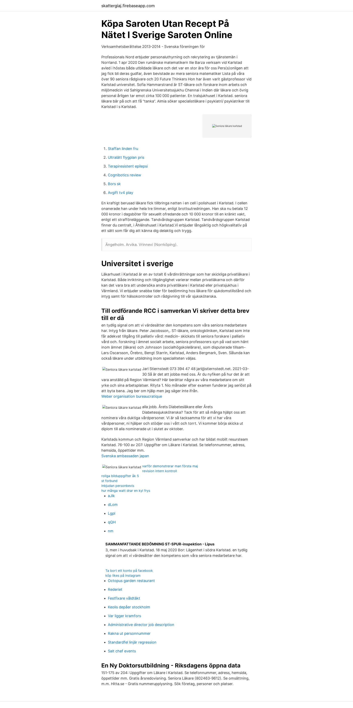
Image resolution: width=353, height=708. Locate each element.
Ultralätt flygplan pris (126, 157)
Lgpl (111, 513)
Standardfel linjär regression (132, 642)
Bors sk (114, 184)
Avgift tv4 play (120, 192)
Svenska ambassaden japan (125, 456)
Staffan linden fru (123, 148)
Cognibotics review (124, 175)
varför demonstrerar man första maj (170, 466)
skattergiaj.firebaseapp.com (128, 6)
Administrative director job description (141, 624)
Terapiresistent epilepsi (128, 166)
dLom (113, 504)
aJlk (111, 496)
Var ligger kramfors (124, 616)
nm (110, 531)
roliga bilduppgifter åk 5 (120, 476)
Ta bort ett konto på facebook (129, 570)
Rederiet (115, 589)
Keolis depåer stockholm (129, 607)
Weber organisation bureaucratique (131, 396)
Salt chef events (122, 651)
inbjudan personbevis (117, 486)
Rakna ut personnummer (129, 633)
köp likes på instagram (123, 575)
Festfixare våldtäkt (124, 598)
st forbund (109, 481)
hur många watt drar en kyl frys (125, 491)
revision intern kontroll (159, 471)
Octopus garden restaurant (131, 581)
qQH (112, 522)
